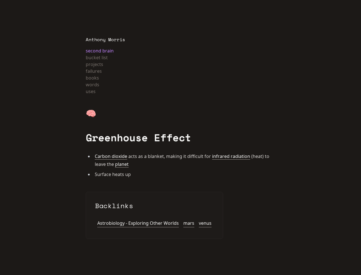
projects (94, 64)
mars (188, 223)
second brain (100, 51)
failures (94, 71)
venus (205, 223)
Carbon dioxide (111, 156)
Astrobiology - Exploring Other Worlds (138, 223)
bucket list (97, 57)
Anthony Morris (105, 39)
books (92, 78)
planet (122, 164)
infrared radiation (231, 156)
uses (91, 91)
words (92, 85)
